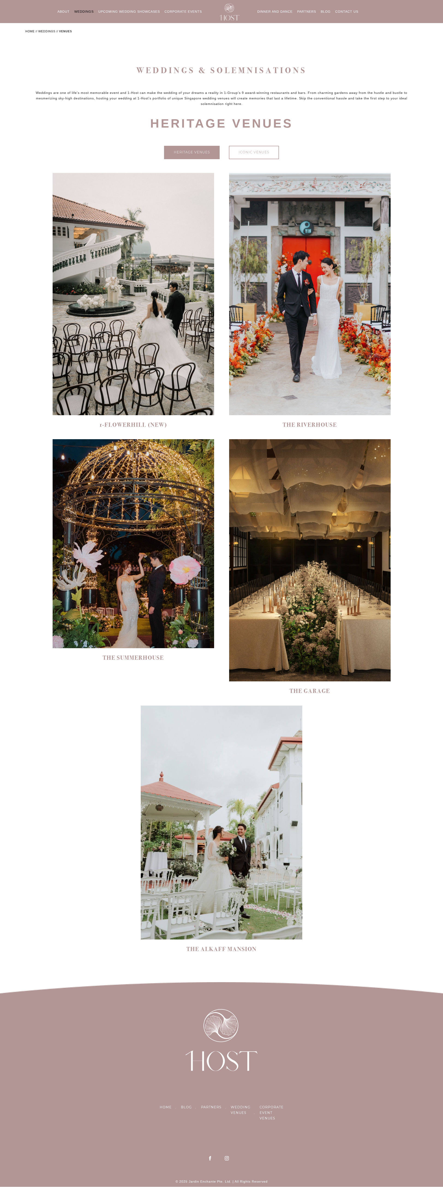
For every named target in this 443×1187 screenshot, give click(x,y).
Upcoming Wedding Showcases (129, 11)
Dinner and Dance (275, 11)
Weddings (84, 11)
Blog (326, 11)
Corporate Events (183, 11)
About (63, 11)
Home (30, 31)
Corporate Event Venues (272, 1112)
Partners (306, 11)
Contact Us (346, 11)
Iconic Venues (254, 152)
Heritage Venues (192, 152)
